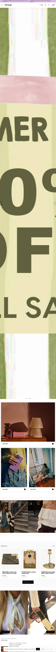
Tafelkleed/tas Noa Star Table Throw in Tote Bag (9, 573)
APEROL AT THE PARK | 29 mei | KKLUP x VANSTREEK (17, 643)
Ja (37, 649)
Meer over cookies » (50, 649)
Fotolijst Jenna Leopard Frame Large (29, 573)
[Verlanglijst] (49, 5)
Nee (43, 649)
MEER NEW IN (27, 582)
